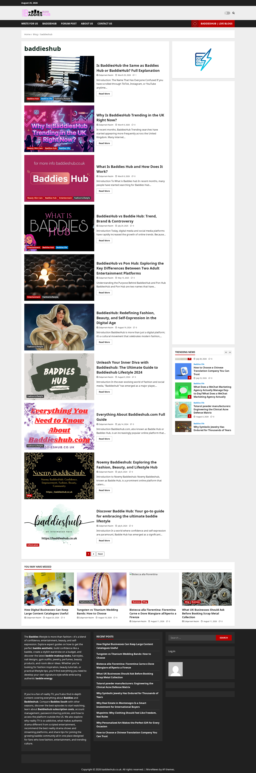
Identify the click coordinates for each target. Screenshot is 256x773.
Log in (171, 651)
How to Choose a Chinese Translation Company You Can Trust (183, 366)
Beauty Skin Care (35, 148)
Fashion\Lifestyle (62, 98)
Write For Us (29, 23)
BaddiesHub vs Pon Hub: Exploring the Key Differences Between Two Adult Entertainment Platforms (59, 277)
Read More (105, 94)
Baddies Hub (33, 98)
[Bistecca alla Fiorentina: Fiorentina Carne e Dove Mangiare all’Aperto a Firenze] (154, 589)
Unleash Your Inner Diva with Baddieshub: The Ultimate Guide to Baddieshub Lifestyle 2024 (59, 376)
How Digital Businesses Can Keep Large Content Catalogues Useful (46, 611)
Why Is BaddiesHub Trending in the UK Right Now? (59, 128)
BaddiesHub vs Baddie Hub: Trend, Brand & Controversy (59, 228)
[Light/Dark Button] (227, 13)
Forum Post (69, 23)
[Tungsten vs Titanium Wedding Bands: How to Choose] (102, 589)
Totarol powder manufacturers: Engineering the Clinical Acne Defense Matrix (183, 404)
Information (32, 545)
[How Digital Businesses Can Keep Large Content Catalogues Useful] (49, 589)
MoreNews (152, 769)
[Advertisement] (203, 212)
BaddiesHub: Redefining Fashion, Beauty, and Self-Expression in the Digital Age (59, 327)
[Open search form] (233, 13)
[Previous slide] (226, 352)
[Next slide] (230, 352)
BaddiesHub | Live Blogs (216, 23)
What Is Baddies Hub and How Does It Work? (59, 178)
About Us (87, 23)
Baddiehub (49, 23)
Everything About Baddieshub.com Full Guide (59, 426)
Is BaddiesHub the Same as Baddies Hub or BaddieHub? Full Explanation (59, 79)
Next (100, 553)
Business (137, 602)
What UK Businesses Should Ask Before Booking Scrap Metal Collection (203, 613)
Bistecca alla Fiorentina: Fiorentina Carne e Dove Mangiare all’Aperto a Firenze (152, 613)
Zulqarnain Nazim (106, 75)
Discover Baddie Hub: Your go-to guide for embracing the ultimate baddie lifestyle (59, 525)
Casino (30, 602)
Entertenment (65, 198)
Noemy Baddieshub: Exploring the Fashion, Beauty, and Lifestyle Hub (59, 475)
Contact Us (104, 23)
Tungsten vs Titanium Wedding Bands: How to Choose (97, 611)
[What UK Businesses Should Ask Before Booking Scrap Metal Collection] (207, 589)
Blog (29, 495)
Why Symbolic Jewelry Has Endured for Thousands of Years (183, 424)
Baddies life (46, 98)
